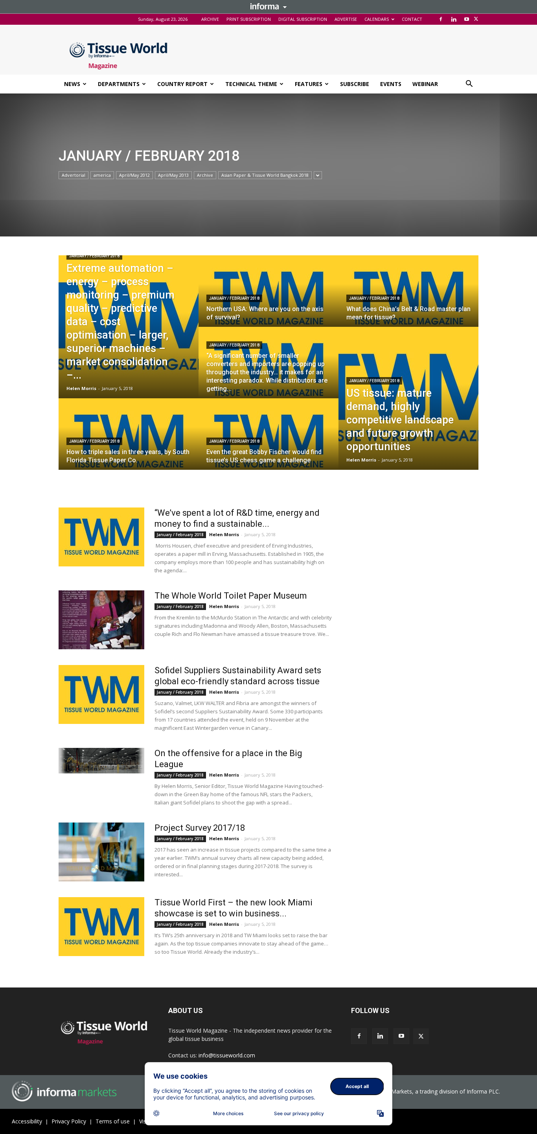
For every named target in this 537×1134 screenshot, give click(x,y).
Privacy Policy (68, 1121)
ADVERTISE (346, 19)
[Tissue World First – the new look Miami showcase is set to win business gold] (101, 926)
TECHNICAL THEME (251, 84)
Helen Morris (81, 388)
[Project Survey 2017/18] (101, 852)
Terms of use (113, 1121)
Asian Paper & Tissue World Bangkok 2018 (265, 175)
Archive (205, 175)
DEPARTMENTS (119, 84)
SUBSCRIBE (354, 84)
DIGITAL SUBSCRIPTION (302, 19)
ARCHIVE (210, 19)
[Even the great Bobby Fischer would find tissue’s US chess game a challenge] (268, 441)
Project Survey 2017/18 (199, 828)
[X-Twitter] (476, 19)
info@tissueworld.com (227, 1055)
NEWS (72, 84)
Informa (268, 6)
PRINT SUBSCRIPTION (248, 19)
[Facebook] (441, 19)
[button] (469, 84)
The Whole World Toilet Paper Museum (230, 596)
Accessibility (27, 1121)
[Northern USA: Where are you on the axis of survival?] (268, 298)
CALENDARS (376, 19)
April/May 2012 (134, 175)
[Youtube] (467, 19)
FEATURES (308, 84)
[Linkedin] (454, 19)
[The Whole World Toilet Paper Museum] (101, 619)
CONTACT (412, 19)
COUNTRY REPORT (182, 84)
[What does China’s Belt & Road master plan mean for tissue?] (408, 298)
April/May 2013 (173, 175)
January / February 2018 (94, 256)
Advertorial (73, 175)
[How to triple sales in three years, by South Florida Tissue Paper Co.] (129, 441)
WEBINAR (425, 84)
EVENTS (390, 84)
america (102, 175)
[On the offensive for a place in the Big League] (101, 760)
